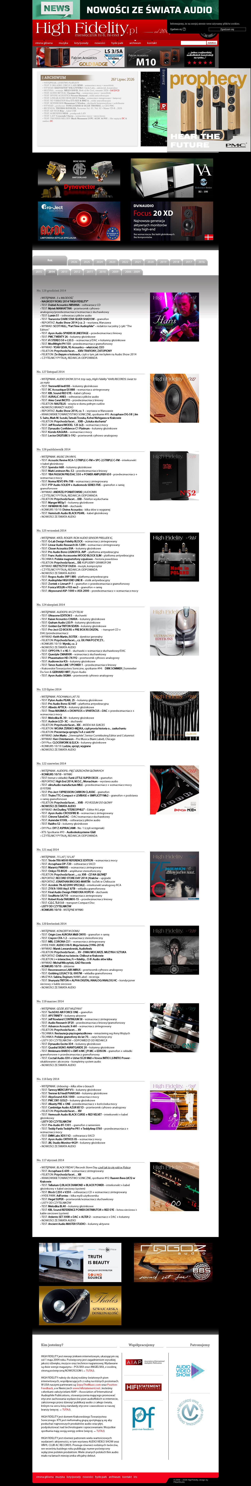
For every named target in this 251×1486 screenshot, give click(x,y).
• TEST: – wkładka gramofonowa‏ (72, 888)
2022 (125, 262)
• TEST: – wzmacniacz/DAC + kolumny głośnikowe (83, 340)
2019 (163, 262)
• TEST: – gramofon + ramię (71, 587)
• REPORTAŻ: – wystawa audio (79, 781)
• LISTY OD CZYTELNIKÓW (55, 1203)
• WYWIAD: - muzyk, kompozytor (71, 566)
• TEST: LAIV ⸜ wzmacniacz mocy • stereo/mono (74, 116)
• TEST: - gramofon (74, 792)
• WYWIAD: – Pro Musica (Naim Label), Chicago (77, 739)
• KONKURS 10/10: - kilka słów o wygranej (75, 509)
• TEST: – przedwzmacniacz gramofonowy (76, 344)
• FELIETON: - (72, 725)
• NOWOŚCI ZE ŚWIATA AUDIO (58, 516)
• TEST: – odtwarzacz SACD (67, 864)
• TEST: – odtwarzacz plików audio (66, 315)
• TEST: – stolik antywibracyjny (75, 580)
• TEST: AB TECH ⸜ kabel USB (59, 111)
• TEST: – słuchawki (61, 506)
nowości (100, 43)
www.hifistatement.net (86, 1388)
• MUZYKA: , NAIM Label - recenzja (69, 977)
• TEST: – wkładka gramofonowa (76, 973)
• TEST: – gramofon (74, 319)
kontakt (152, 43)
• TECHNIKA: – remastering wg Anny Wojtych (85, 1033)
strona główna (44, 43)
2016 (201, 262)
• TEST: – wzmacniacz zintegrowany (74, 389)
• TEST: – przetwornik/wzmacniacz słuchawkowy (76, 1199)
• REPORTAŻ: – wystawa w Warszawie (76, 411)
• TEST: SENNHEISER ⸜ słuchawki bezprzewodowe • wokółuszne (83, 103)
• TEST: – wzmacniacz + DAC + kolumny (85, 1217)
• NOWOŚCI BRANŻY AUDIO (56, 407)
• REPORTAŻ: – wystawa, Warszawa (75, 322)
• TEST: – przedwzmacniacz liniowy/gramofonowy (82, 1023)
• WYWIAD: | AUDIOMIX (68, 492)
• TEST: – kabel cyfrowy (65, 393)
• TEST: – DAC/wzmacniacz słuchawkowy (75, 816)
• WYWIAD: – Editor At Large (72, 809)
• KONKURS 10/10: (58, 644)
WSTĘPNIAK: (61, 83)
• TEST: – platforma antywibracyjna (79, 552)
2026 (74, 262)
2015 (39, 272)
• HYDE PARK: (72, 945)
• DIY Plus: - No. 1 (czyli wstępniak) (72, 828)
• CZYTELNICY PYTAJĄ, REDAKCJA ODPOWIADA (68, 358)
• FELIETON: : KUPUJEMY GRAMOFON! (75, 562)
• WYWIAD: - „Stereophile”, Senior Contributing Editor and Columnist (87, 735)
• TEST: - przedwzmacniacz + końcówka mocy (78, 1104)
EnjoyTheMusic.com (89, 1384)
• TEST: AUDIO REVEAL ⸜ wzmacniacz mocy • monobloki (77, 93)
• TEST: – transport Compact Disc (67, 903)
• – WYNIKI (56, 774)
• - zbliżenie (57, 966)
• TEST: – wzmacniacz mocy (74, 425)
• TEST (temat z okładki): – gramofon (76, 778)
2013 (64, 272)
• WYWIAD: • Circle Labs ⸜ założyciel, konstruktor (80, 88)
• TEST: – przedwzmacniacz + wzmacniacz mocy (89, 591)
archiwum (135, 43)
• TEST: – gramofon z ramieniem (70, 1125)
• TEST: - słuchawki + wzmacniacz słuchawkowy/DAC (83, 651)
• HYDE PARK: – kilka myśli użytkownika (69, 1195)
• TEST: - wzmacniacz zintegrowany (71, 895)
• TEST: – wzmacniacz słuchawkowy (73, 654)
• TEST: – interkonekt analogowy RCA (80, 885)
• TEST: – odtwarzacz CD (70, 305)
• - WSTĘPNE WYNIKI (61, 910)
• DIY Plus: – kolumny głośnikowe (73, 742)
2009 (115, 272)
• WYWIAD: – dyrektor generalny (71, 636)
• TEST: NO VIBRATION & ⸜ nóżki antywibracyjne (77, 101)
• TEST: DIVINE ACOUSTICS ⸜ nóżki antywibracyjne (76, 96)
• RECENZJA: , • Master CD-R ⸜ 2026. (83, 108)
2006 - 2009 (132, 272)
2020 (150, 262)
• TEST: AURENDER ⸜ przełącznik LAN (64, 113)
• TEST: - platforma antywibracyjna (74, 576)
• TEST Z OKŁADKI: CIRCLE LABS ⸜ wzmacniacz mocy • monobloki (78, 85)
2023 (112, 262)
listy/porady (81, 43)
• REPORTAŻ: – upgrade (75, 878)
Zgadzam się (177, 29)
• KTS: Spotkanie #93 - (68, 832)
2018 (176, 262)
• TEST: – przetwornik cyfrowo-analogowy (79, 435)
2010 (102, 272)
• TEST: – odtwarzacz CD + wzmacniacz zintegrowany (83, 1192)
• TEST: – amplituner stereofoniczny (70, 871)
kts (135, 1477)
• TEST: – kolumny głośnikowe (67, 336)
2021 (138, 262)
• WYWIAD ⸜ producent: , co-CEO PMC (78, 106)
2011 (90, 272)
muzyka (63, 43)
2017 (189, 262)
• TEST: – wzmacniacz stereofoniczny (71, 938)
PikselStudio (179, 1482)
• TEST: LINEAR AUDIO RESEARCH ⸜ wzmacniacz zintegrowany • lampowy (82, 98)
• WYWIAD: (72, 347)
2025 (87, 262)
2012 (77, 272)
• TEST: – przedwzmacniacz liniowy (81, 333)
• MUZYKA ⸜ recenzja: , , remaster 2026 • (81, 90)
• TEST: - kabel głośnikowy (74, 513)
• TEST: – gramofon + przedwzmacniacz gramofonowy (85, 584)
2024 (99, 262)
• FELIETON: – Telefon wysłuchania (74, 499)
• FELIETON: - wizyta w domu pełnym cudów (72, 404)
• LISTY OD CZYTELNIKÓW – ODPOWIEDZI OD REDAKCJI (73, 1040)
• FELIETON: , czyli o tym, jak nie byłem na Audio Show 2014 (88, 354)
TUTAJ (89, 1370)
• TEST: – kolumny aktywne (63, 1015)
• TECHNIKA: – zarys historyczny (76, 1037)
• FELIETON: (76, 351)
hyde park (117, 43)
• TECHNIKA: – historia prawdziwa (79, 559)
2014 (51, 272)
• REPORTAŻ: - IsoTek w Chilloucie (77, 881)
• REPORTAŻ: (72, 955)
